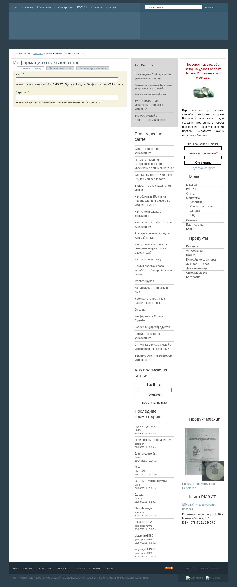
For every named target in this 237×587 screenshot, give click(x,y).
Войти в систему (30, 68)
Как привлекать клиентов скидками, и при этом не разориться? (151, 248)
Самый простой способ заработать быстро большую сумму (154, 270)
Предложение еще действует (154, 440)
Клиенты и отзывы (202, 206)
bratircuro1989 (144, 535)
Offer (138, 467)
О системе (44, 7)
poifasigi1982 (143, 522)
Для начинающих (197, 268)
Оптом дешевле (196, 272)
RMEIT (146, 578)
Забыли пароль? (60, 68)
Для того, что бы (145, 453)
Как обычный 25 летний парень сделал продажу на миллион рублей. (152, 201)
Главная (27, 7)
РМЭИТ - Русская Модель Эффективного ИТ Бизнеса (55, 25)
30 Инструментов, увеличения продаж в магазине (149, 105)
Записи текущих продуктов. (153, 327)
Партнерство (64, 7)
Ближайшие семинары (201, 259)
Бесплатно (193, 277)
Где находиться (145, 426)
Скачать (96, 7)
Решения (192, 246)
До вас (139, 494)
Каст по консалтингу (148, 259)
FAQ (192, 215)
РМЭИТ (82, 7)
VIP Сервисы (194, 250)
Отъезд (140, 309)
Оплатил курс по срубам (151, 481)
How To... (192, 255)
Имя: (20, 74)
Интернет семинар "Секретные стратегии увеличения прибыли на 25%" (154, 164)
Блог (15, 7)
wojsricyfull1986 (145, 549)
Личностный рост (197, 264)
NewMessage (143, 508)
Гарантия (196, 202)
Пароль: (22, 92)
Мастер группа (144, 281)
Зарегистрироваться (92, 68)
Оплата (195, 211)
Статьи (111, 7)
